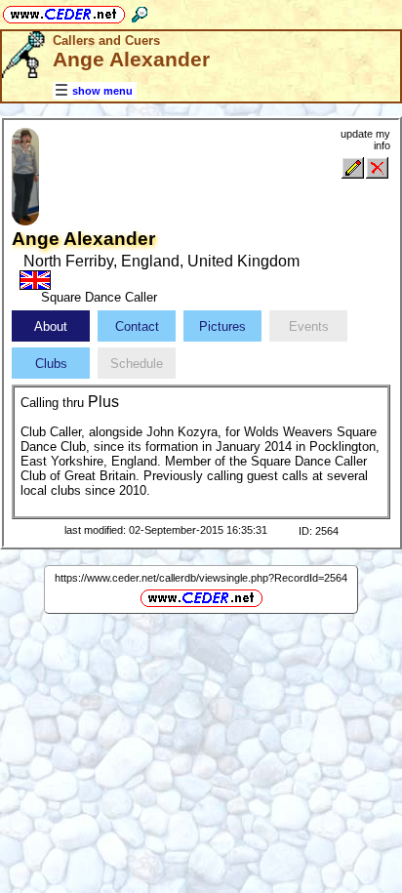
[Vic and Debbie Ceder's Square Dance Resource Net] (64, 11)
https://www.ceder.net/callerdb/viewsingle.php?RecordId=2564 (201, 578)
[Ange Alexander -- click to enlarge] (25, 221)
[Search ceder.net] (139, 11)
